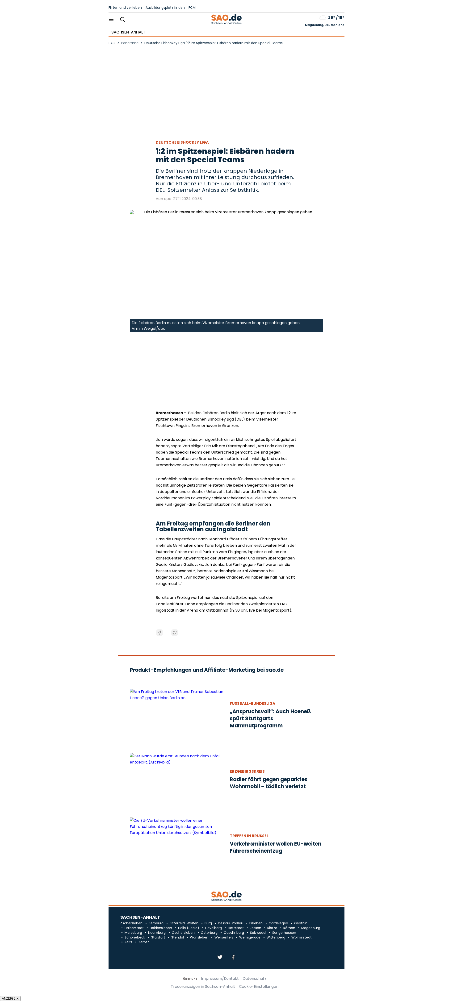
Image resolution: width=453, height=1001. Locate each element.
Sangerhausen (284, 932)
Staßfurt (158, 937)
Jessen (255, 928)
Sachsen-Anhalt (128, 32)
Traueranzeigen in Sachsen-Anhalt (203, 986)
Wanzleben (199, 937)
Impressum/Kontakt (220, 978)
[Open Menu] (111, 20)
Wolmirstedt (301, 937)
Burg (208, 923)
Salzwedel (258, 932)
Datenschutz (254, 978)
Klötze (272, 928)
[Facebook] (233, 957)
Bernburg (156, 923)
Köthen (289, 928)
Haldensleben (161, 928)
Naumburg (157, 932)
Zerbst (143, 942)
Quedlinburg (234, 932)
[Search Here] (122, 20)
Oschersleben (183, 932)
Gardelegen (278, 923)
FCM (192, 7)
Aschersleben (131, 923)
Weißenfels (223, 937)
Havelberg (213, 928)
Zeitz (128, 942)
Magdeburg (310, 928)
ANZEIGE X (10, 998)
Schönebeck (135, 937)
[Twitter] (220, 957)
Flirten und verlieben (125, 7)
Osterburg (209, 932)
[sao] (226, 896)
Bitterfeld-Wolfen (184, 923)
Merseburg (133, 932)
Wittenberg (276, 937)
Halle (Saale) (188, 928)
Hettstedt (236, 928)
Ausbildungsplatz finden (165, 7)
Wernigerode (249, 937)
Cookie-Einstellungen (258, 986)
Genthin (300, 923)
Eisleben (256, 923)
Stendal (177, 937)
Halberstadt (134, 928)
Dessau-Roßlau (230, 923)
